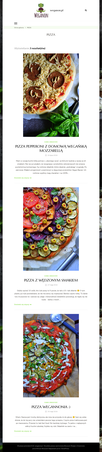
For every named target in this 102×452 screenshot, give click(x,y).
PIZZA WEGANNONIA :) (51, 407)
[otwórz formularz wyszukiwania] (86, 10)
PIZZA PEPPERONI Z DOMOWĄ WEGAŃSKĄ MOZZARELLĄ (51, 148)
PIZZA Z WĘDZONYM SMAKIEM (51, 280)
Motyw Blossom (42, 449)
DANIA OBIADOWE (50, 142)
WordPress (65, 449)
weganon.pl (56, 10)
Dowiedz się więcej (21, 178)
